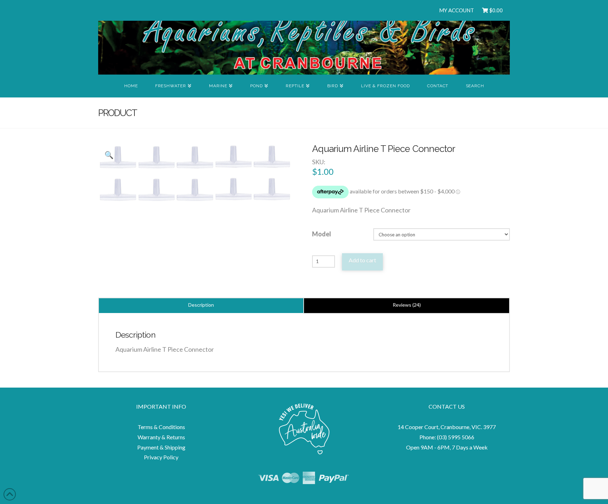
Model (321, 234)
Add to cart (362, 260)
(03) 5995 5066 (455, 437)
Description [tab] (201, 305)
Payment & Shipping (161, 447)
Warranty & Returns (161, 437)
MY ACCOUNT (456, 10)
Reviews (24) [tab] (407, 305)
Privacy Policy (161, 457)
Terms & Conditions (161, 426)
